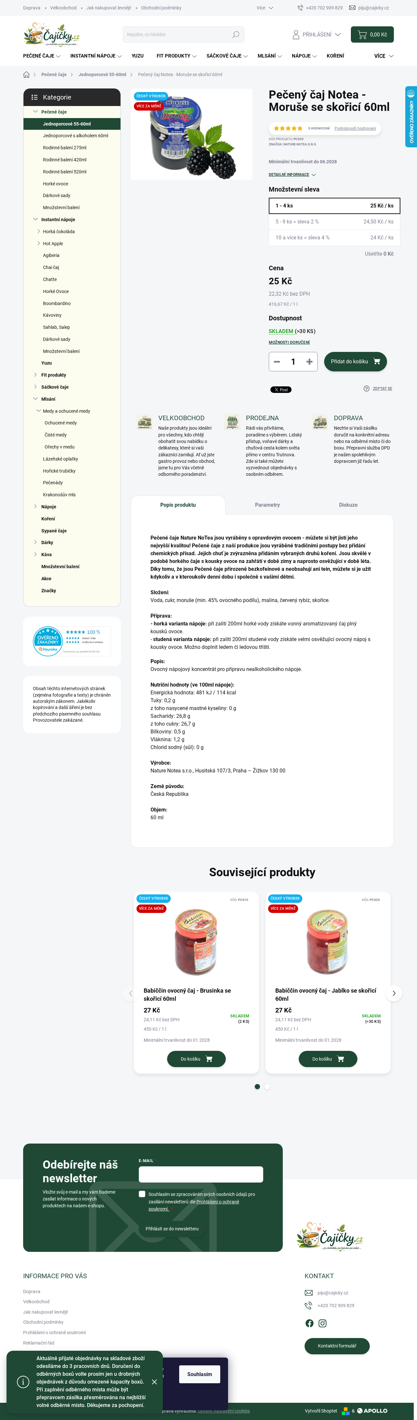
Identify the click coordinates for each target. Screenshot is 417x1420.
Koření (48, 518)
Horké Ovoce (56, 291)
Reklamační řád (38, 1343)
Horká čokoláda (59, 231)
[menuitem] (42, 56)
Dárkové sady (56, 195)
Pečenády (53, 482)
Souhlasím (199, 1374)
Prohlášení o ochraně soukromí (54, 1332)
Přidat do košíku (349, 361)
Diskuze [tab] (348, 505)
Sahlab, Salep (56, 327)
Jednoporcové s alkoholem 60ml (75, 135)
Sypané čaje (54, 530)
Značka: (293, 144)
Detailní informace (289, 174)
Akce (46, 578)
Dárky (47, 542)
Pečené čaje (54, 111)
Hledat (235, 34)
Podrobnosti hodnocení (355, 128)
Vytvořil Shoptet (321, 1410)
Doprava (31, 7)
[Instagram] (322, 1322)
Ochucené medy (61, 422)
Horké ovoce (55, 183)
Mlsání (48, 399)
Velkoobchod (63, 7)
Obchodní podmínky (161, 7)
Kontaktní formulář (337, 1345)
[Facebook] (309, 1322)
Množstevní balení (61, 207)
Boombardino (57, 303)
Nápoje (48, 506)
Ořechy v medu (60, 446)
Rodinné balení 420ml (64, 159)
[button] (257, 1086)
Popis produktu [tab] (178, 505)
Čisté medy (56, 434)
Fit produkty (53, 375)
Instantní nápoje (58, 219)
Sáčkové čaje (55, 387)
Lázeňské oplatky (60, 459)
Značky (48, 590)
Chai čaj (51, 267)
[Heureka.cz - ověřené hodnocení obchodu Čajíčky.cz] (72, 641)
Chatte (50, 279)
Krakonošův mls (59, 494)
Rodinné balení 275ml (64, 147)
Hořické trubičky (59, 471)
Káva (46, 554)
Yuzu (46, 363)
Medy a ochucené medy (66, 411)
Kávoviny (52, 315)
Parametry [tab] (267, 505)
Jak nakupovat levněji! (108, 7)
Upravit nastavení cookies (224, 1410)
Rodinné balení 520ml (64, 171)
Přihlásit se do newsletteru (172, 1228)
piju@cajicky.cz (333, 1292)
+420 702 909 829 (336, 1305)
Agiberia (51, 255)
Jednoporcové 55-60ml (67, 124)
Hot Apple (53, 243)
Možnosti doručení (289, 342)
